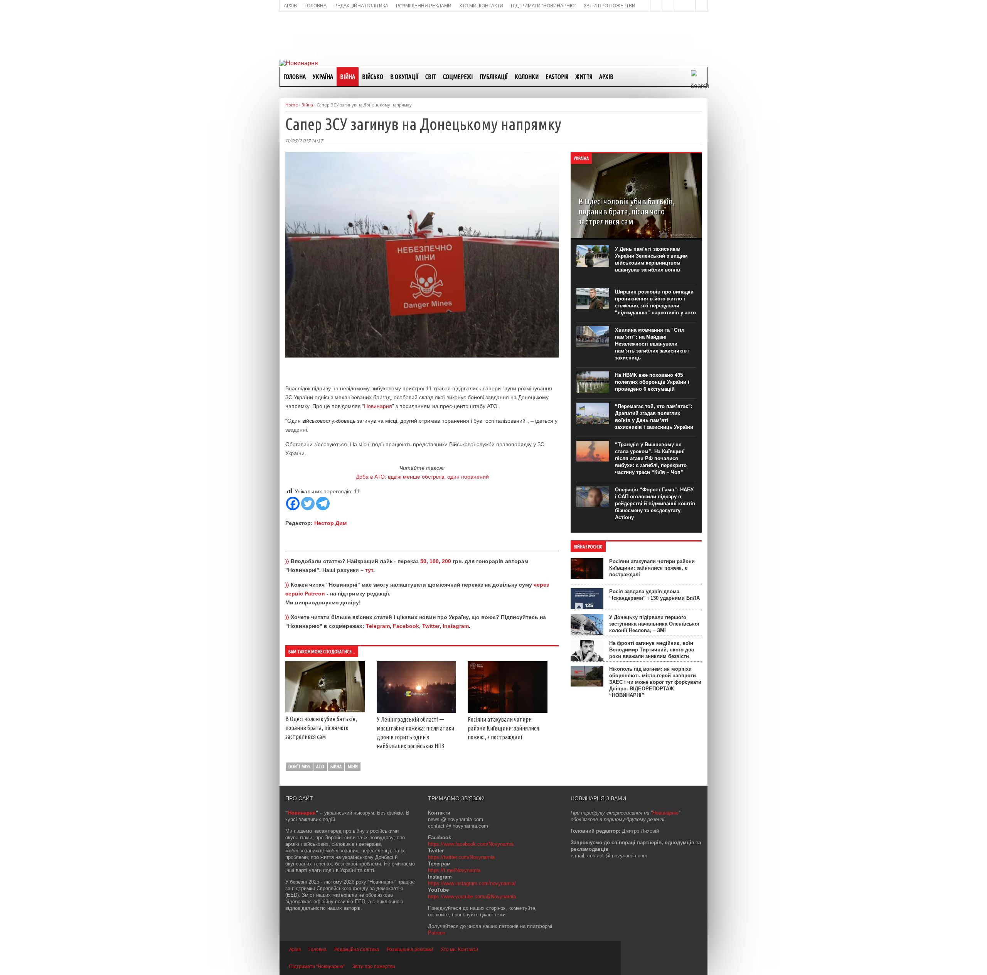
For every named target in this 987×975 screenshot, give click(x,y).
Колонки (527, 76)
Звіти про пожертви (373, 966)
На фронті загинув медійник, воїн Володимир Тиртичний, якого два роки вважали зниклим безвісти (651, 649)
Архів (606, 76)
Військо (372, 76)
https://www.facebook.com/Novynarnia (471, 844)
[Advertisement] (493, 35)
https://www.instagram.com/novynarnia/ (472, 883)
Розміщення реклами (410, 949)
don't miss (299, 766)
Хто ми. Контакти (459, 949)
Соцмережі (458, 76)
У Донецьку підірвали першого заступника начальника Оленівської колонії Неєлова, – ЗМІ (654, 623)
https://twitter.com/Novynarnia (461, 857)
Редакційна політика (356, 949)
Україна (323, 76)
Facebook (406, 626)
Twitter (431, 626)
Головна (294, 76)
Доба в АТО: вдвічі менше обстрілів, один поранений (422, 477)
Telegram (378, 626)
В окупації (404, 76)
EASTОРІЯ (557, 76)
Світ (430, 76)
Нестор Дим (330, 523)
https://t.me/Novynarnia (454, 870)
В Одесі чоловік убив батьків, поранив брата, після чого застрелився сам (321, 727)
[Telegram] (323, 503)
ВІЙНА (347, 76)
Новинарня (378, 406)
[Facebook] (293, 503)
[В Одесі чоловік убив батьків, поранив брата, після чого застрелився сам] (325, 710)
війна (336, 766)
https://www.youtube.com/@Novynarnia (472, 896)
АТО (320, 766)
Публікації (494, 76)
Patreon (436, 933)
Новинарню (665, 813)
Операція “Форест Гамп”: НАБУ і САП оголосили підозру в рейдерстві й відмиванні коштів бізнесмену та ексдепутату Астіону (655, 503)
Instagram (456, 626)
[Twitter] (308, 503)
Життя (583, 76)
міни (353, 766)
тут (369, 570)
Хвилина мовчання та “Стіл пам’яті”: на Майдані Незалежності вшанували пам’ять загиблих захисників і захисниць (652, 344)
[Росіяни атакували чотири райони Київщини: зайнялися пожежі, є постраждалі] (507, 711)
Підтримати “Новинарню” (317, 966)
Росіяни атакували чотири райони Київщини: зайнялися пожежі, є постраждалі (503, 728)
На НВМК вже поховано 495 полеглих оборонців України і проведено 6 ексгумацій (652, 382)
